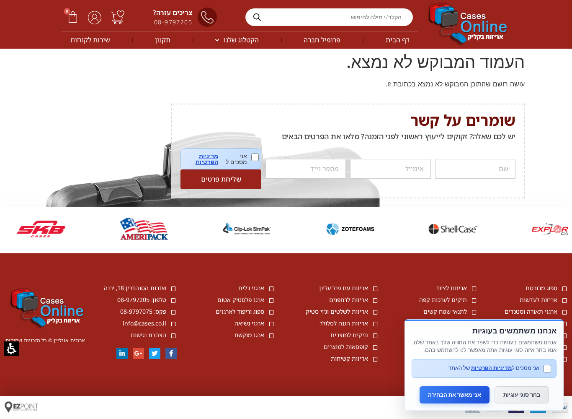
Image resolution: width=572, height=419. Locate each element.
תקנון (162, 39)
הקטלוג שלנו (241, 39)
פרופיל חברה (322, 39)
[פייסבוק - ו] (171, 353)
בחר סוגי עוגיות (521, 394)
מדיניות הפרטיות (207, 159)
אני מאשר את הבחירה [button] (454, 394)
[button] (73, 17)
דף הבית (398, 39)
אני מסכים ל (227, 159)
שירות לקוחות (90, 39)
